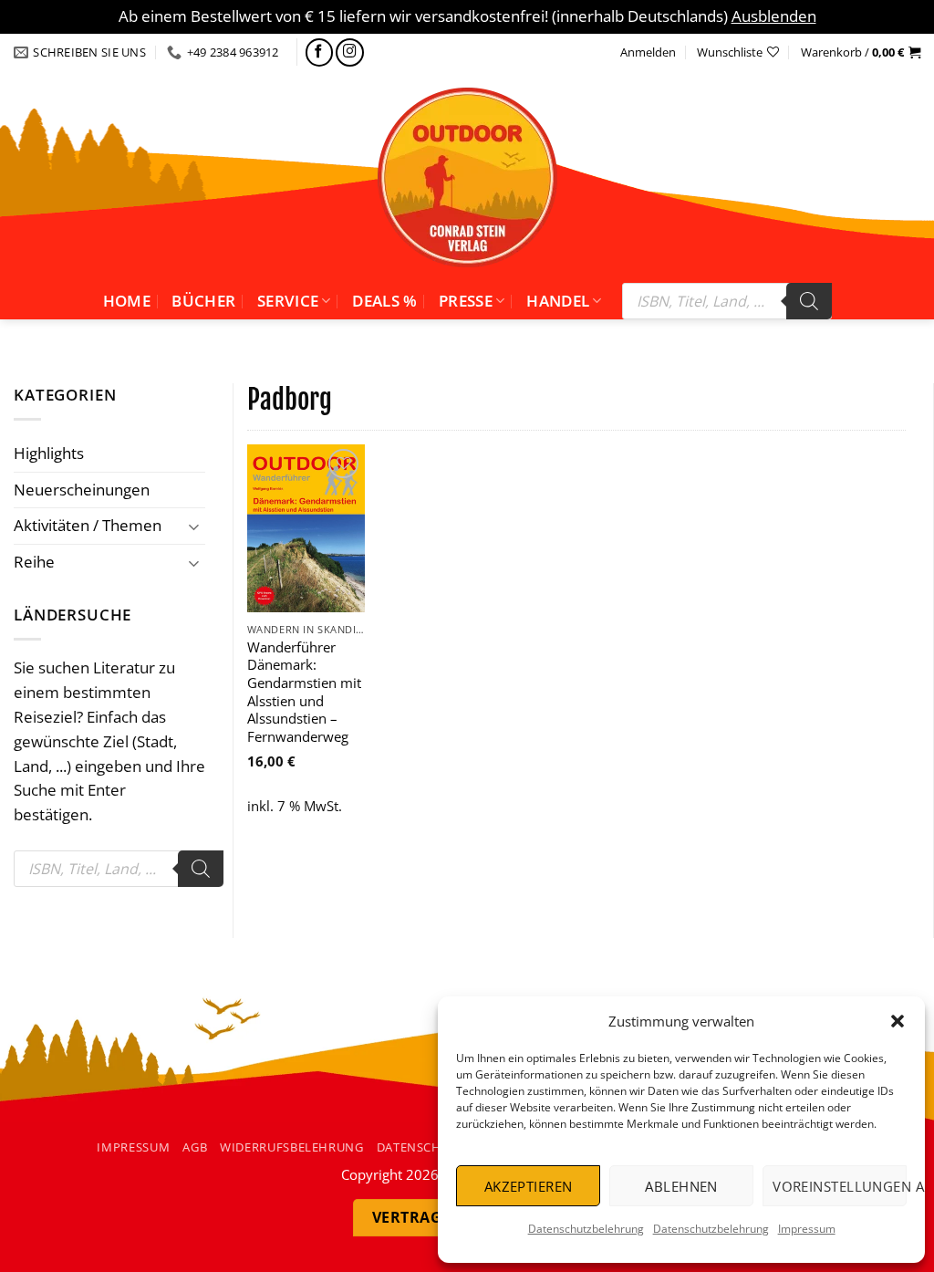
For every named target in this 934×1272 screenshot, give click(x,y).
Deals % (384, 300)
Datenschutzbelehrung (586, 1228)
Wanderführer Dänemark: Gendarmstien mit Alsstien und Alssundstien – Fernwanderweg (304, 692)
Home (126, 300)
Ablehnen (681, 1186)
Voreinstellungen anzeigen (840, 1186)
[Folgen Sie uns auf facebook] (320, 52)
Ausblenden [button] (774, 15)
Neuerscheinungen (82, 489)
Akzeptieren (528, 1186)
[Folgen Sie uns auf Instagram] (350, 52)
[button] (897, 1021)
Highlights (49, 453)
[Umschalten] (194, 526)
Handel (557, 300)
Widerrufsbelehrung (292, 1147)
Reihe (34, 561)
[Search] (809, 301)
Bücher (203, 300)
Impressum (806, 1228)
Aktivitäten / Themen (87, 525)
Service (287, 300)
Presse (466, 300)
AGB (194, 1147)
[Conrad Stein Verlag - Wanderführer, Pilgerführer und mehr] (467, 177)
